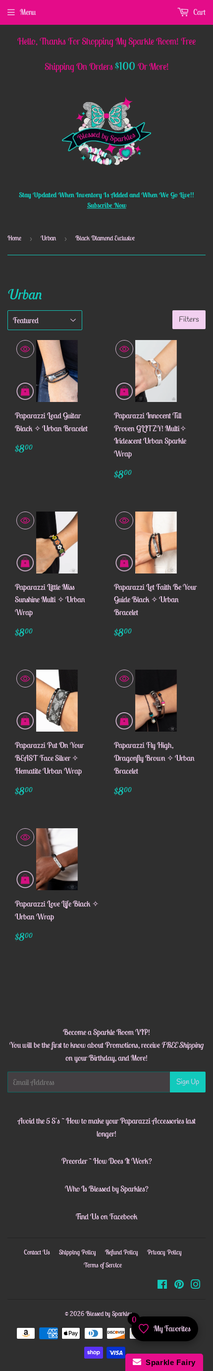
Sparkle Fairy (168, 1362)
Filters (189, 320)
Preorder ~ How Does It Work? (106, 1161)
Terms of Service (103, 1265)
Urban (48, 238)
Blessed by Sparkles (109, 1314)
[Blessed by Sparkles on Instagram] (196, 1285)
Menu (28, 12)
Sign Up (187, 1082)
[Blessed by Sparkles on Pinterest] (179, 1285)
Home (14, 238)
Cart (199, 12)
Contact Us (37, 1252)
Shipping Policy (77, 1252)
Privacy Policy (164, 1252)
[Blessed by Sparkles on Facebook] (162, 1285)
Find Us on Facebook (106, 1216)
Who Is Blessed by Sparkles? (107, 1189)
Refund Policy (121, 1252)
